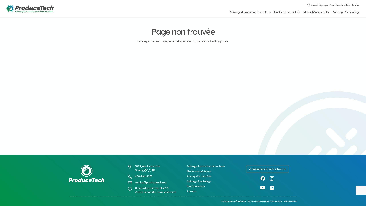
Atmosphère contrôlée (199, 176)
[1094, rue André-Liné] (131, 167)
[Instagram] (272, 178)
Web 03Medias (290, 201)
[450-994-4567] (131, 176)
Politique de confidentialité (233, 201)
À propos (192, 191)
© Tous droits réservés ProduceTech (265, 201)
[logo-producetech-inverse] (86, 173)
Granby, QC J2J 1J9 (145, 170)
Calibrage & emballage (199, 181)
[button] (308, 5)
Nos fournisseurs (196, 186)
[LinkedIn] (272, 187)
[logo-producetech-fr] (30, 9)
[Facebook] (262, 178)
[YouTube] (262, 187)
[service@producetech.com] (131, 183)
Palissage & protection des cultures (206, 166)
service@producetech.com (151, 182)
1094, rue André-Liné (147, 166)
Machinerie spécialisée (199, 171)
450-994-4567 (144, 176)
